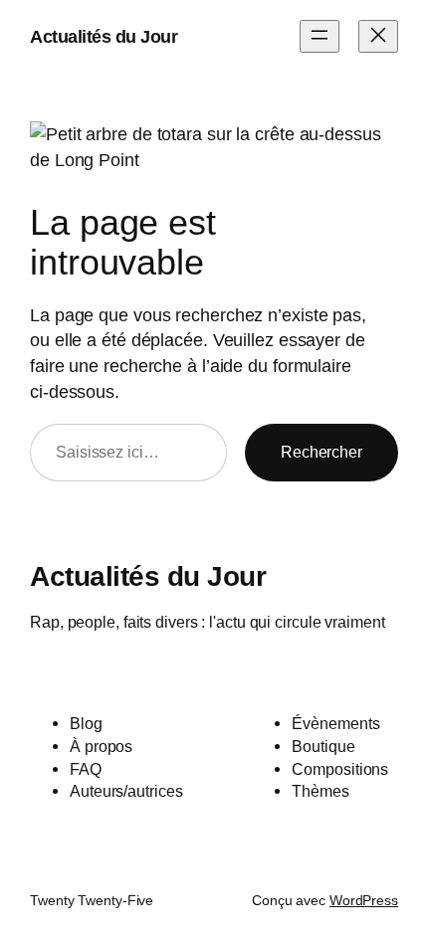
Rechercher (321, 452)
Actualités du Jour (103, 36)
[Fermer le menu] (378, 36)
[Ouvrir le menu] (319, 36)
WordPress (363, 900)
